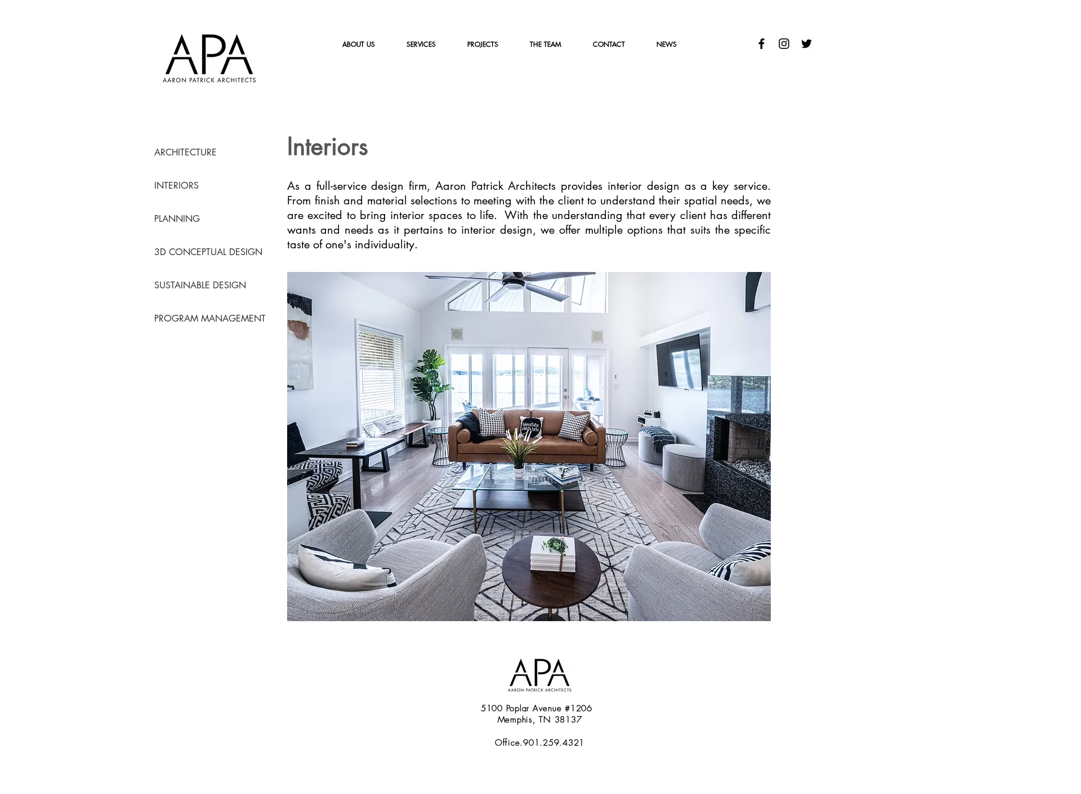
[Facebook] (761, 44)
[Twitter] (806, 44)
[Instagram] (784, 44)
